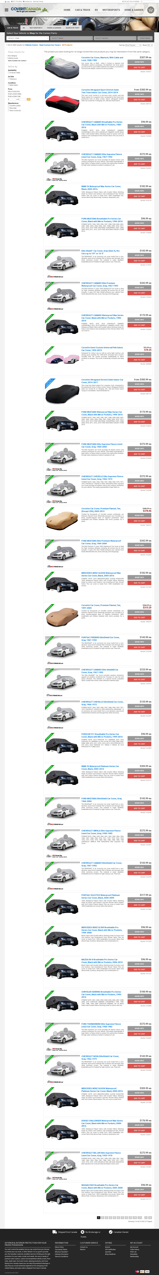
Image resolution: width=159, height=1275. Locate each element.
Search (72, 28)
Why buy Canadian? (61, 1252)
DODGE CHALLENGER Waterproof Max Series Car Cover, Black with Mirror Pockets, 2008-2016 (102, 1123)
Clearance (13, 79)
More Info (139, 62)
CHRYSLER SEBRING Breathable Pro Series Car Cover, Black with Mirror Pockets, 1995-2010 (101, 994)
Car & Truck (82, 10)
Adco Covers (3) (15, 110)
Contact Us (28, 1)
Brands (107, 1247)
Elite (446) (13, 108)
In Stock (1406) (15, 73)
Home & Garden (134, 10)
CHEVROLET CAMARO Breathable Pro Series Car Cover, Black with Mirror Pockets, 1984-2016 (101, 125)
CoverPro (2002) (15, 106)
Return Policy (59, 1247)
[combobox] (27, 38)
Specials (108, 1252)
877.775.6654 (17, 1)
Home (67, 10)
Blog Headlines (110, 1254)
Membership (134, 1256)
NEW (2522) (14, 85)
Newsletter (133, 1254)
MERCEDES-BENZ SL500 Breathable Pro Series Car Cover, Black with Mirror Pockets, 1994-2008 (101, 930)
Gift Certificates (110, 1249)
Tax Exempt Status (61, 1249)
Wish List (133, 1252)
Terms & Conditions (61, 1256)
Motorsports (111, 10)
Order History (134, 1249)
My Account (134, 1247)
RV (96, 10)
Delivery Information (61, 1254)
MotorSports (36, 28)
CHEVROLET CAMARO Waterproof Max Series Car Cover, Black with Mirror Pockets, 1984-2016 (102, 318)
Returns (82, 1249)
